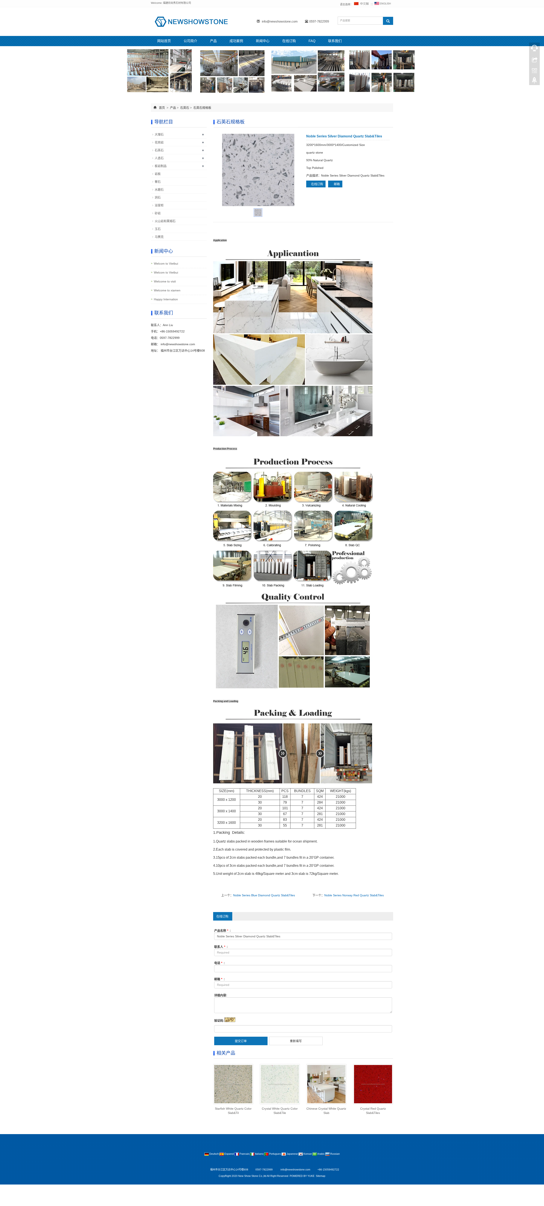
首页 (162, 107)
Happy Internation (166, 299)
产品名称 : (222, 930)
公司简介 (190, 41)
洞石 (158, 197)
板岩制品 (161, 166)
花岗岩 (159, 142)
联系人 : (221, 946)
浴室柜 (159, 205)
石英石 (184, 107)
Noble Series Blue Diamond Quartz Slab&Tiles (264, 895)
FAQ (312, 41)
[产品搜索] (388, 21)
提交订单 (241, 1041)
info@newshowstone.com (280, 21)
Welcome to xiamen (167, 290)
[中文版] (361, 4)
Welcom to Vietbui (166, 263)
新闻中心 (262, 41)
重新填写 (296, 1041)
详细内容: (220, 995)
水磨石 (159, 189)
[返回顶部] (534, 81)
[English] (382, 4)
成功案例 (236, 41)
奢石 (158, 181)
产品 (213, 41)
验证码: (219, 1020)
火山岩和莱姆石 (165, 221)
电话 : (219, 963)
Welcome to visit (165, 281)
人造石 (159, 158)
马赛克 (159, 236)
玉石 (158, 229)
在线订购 (289, 41)
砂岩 (158, 213)
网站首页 (164, 41)
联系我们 (335, 41)
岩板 (158, 173)
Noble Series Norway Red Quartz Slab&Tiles (354, 895)
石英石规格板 (202, 107)
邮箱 (336, 184)
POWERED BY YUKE (302, 1176)
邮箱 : (219, 979)
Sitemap (320, 1176)
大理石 (159, 134)
